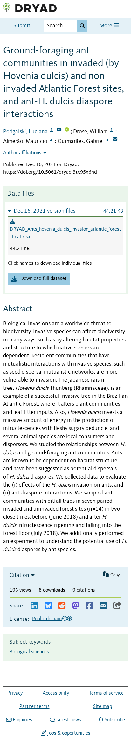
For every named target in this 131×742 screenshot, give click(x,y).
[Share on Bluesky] (48, 606)
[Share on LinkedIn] (34, 606)
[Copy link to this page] (117, 606)
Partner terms (34, 706)
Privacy (15, 693)
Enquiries (22, 720)
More (107, 26)
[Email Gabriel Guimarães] (115, 140)
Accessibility (56, 693)
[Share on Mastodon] (75, 606)
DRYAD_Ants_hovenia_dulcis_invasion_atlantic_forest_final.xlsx (65, 233)
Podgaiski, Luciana (25, 132)
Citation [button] (19, 575)
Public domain (47, 618)
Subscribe (115, 720)
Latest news (68, 720)
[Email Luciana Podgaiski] (59, 130)
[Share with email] (103, 606)
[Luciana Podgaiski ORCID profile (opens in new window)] (67, 130)
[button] (65, 211)
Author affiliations (22, 153)
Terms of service (106, 693)
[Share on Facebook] (89, 606)
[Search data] (82, 26)
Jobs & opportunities (68, 733)
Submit (21, 26)
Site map (102, 706)
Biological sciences (29, 651)
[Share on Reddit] (62, 606)
